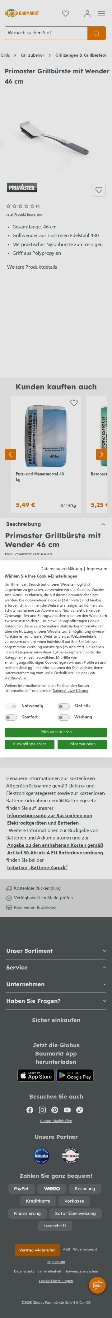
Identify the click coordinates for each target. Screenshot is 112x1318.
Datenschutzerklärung (61, 569)
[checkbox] (11, 706)
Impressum (97, 569)
